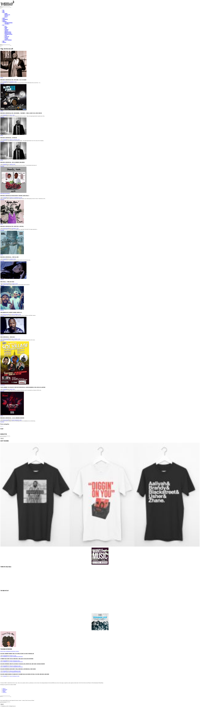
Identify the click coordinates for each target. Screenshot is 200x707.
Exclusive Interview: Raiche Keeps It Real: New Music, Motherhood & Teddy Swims (18, 669)
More (3, 25)
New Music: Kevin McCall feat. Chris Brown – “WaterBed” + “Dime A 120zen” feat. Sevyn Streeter (21, 113)
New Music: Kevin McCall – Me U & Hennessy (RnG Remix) (12, 162)
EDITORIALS (7, 29)
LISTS (5, 26)
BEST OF (6, 17)
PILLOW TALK (7, 36)
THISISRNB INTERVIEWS (8, 22)
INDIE (3, 41)
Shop (3, 10)
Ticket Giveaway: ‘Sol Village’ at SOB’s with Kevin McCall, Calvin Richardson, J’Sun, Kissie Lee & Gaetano (22, 387)
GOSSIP (6, 35)
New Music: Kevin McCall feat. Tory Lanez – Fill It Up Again (13, 79)
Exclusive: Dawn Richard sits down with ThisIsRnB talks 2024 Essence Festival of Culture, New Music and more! (24, 674)
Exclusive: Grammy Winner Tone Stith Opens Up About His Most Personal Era (17, 653)
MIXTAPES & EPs (7, 14)
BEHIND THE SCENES (8, 33)
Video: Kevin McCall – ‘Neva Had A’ (7, 337)
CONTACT (4, 692)
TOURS (6, 28)
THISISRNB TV (7, 23)
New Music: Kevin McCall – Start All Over (9, 257)
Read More (2, 83)
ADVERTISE (4, 42)
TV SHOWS (6, 38)
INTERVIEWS (4, 21)
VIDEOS (3, 18)
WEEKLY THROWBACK (8, 40)
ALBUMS (6, 13)
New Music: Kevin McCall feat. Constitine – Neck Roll (12, 226)
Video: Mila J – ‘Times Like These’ (7, 281)
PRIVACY (4, 690)
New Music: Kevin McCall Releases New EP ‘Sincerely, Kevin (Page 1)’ (14, 195)
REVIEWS (6, 27)
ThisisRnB (5, 81)
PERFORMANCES (5, 19)
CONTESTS (6, 30)
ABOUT (3, 688)
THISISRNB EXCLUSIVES (8, 34)
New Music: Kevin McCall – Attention (8, 137)
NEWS (3, 11)
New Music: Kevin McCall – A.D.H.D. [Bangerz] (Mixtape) (12, 418)
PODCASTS (6, 37)
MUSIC (3, 12)
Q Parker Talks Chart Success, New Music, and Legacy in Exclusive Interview (16, 658)
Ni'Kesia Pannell (5, 228)
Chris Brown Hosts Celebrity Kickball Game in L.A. (11, 312)
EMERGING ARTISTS (8, 32)
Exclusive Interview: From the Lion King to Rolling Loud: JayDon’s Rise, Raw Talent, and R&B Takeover (22, 663)
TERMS (3, 691)
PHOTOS (3, 20)
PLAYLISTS (6, 15)
